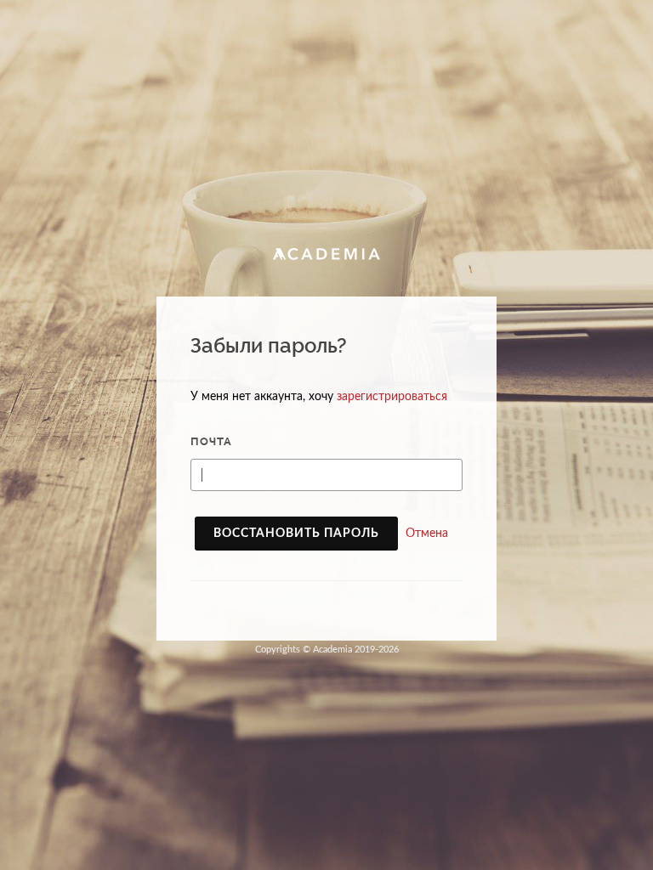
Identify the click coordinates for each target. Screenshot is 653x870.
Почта (211, 441)
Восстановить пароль (296, 534)
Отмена (427, 534)
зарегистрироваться (392, 397)
